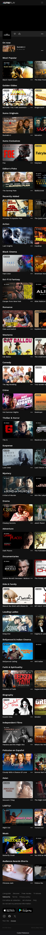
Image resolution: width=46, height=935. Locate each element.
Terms (14, 897)
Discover (16, 893)
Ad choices (26, 900)
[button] (23, 48)
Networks (6, 897)
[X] (14, 916)
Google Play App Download (25, 911)
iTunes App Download (9, 911)
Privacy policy (24, 897)
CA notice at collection (11, 900)
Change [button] (13, 921)
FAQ (34, 900)
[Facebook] (9, 916)
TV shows (37, 893)
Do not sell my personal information (17, 904)
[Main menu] (42, 2)
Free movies (26, 893)
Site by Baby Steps (37, 927)
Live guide (7, 893)
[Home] (9, 3)
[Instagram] (4, 916)
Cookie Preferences (23, 933)
